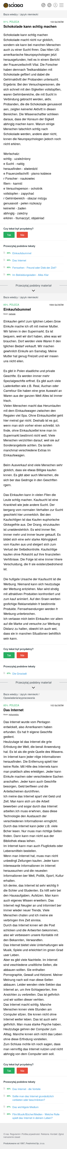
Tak (9, 235)
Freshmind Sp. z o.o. (35, 1143)
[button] (61, 5)
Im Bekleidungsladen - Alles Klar (30, 275)
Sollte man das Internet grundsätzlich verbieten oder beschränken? (33, 1098)
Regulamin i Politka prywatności (25, 1133)
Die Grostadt (19, 673)
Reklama (45, 1133)
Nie (22, 235)
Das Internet (19, 260)
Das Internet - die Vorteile (26, 1089)
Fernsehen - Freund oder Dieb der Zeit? (34, 267)
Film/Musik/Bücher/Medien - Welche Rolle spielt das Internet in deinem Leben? (35, 1116)
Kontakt (53, 1133)
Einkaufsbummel (21, 253)
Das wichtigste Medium (25, 1107)
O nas (6, 1133)
